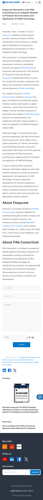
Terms (15, 495)
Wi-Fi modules (17, 226)
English (28, 2)
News (4, 24)
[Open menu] (39, 2)
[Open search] (36, 2)
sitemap (29, 495)
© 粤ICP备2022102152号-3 (21, 491)
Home (7, 357)
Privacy (21, 495)
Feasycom (6, 35)
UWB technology (26, 68)
